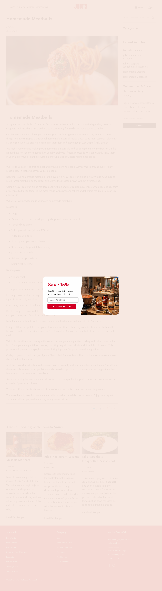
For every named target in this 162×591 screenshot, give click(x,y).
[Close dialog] (116, 279)
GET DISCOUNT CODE (62, 306)
